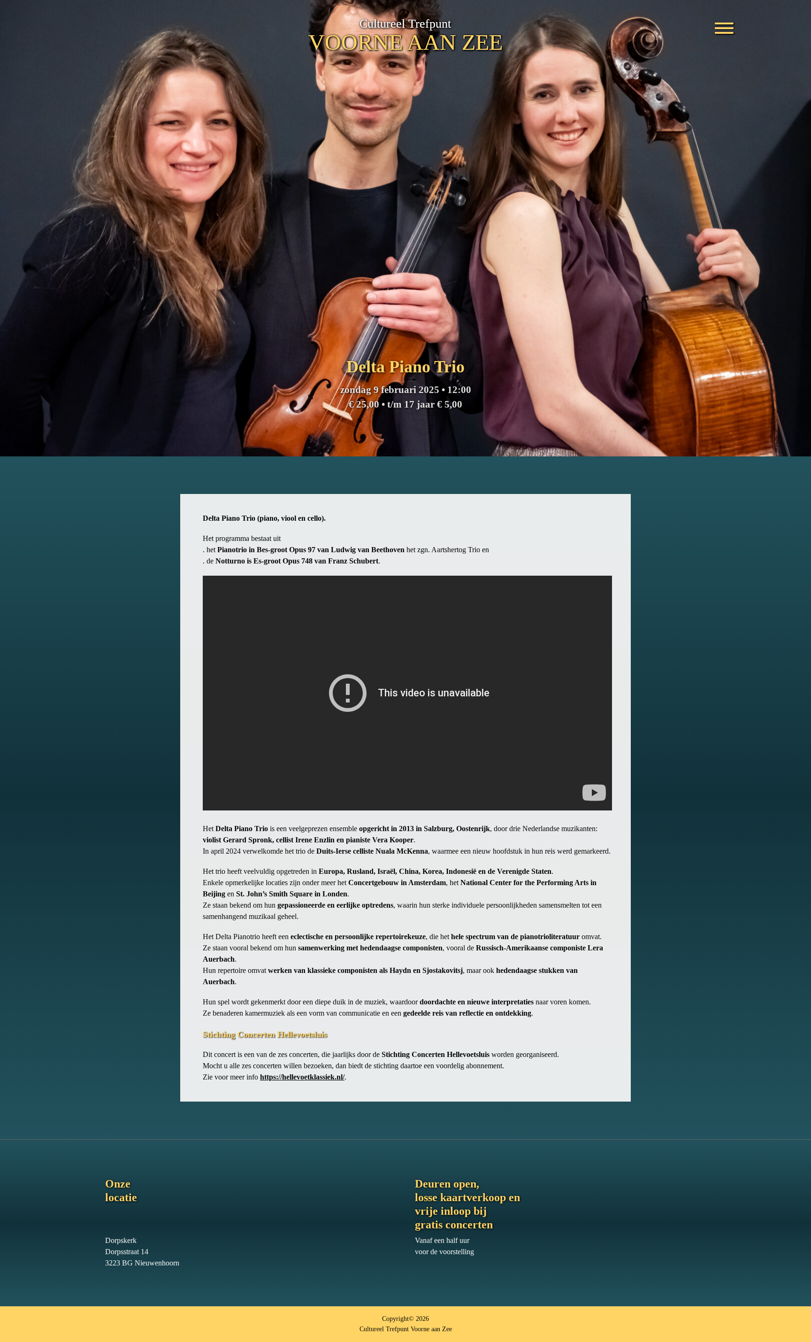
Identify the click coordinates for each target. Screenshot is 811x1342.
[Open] (724, 24)
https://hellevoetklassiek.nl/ (302, 1077)
